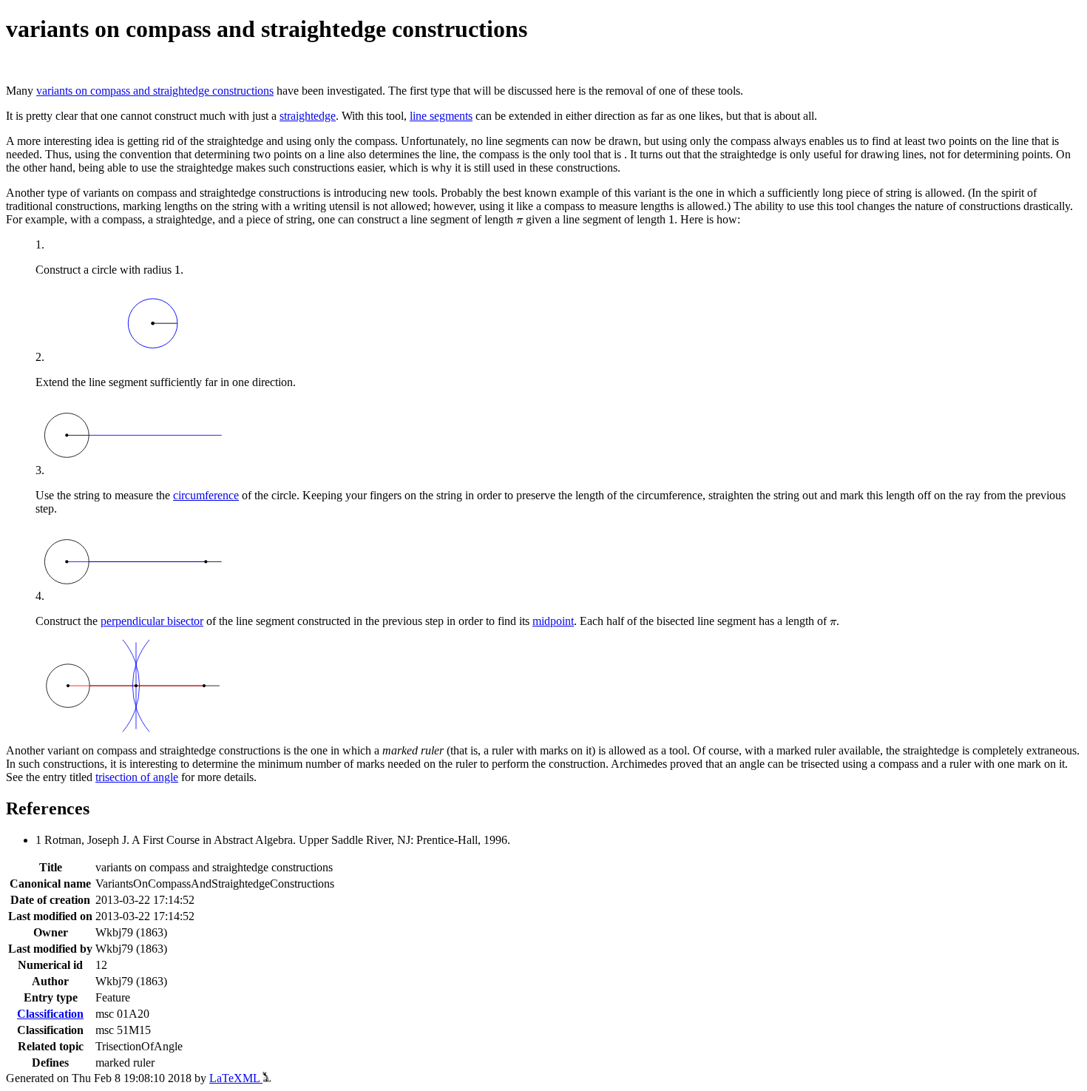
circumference (206, 495)
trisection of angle (136, 777)
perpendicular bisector (152, 621)
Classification (50, 1013)
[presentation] (519, 221)
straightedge (308, 115)
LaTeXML (236, 1078)
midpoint (553, 621)
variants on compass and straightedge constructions (155, 90)
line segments (441, 115)
